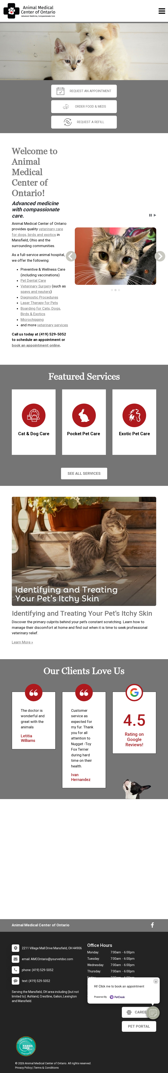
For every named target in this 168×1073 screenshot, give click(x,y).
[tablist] (115, 290)
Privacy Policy (23, 1067)
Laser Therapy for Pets (39, 303)
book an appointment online (36, 345)
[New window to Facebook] (152, 926)
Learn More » (22, 642)
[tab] (112, 290)
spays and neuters (36, 291)
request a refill (90, 122)
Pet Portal (139, 1026)
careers (143, 1012)
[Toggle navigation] (162, 11)
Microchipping (32, 319)
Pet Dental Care (33, 280)
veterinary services (52, 325)
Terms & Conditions (46, 1067)
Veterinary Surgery (36, 286)
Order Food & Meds (90, 106)
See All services (84, 473)
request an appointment (90, 91)
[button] (153, 1012)
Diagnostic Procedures (39, 297)
